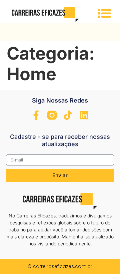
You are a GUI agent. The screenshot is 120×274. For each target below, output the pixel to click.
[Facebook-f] (36, 115)
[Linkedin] (84, 115)
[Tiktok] (68, 115)
